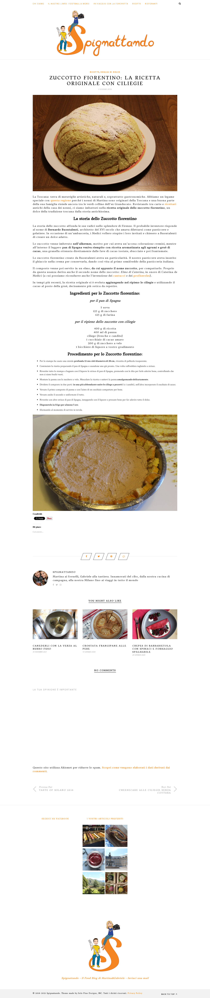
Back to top (168, 994)
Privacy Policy (135, 993)
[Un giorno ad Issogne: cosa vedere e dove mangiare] (94, 883)
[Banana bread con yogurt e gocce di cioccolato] (116, 836)
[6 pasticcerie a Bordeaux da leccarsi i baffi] (94, 836)
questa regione (61, 200)
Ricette (136, 3)
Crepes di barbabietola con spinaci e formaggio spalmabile (152, 648)
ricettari (170, 204)
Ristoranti (151, 3)
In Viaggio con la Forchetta (111, 3)
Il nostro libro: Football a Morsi (69, 3)
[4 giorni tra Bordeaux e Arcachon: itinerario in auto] (116, 859)
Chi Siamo (38, 3)
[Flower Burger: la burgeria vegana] (116, 883)
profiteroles (141, 275)
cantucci (119, 275)
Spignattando (64, 572)
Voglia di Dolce (110, 72)
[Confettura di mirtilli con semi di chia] (94, 859)
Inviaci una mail (138, 978)
